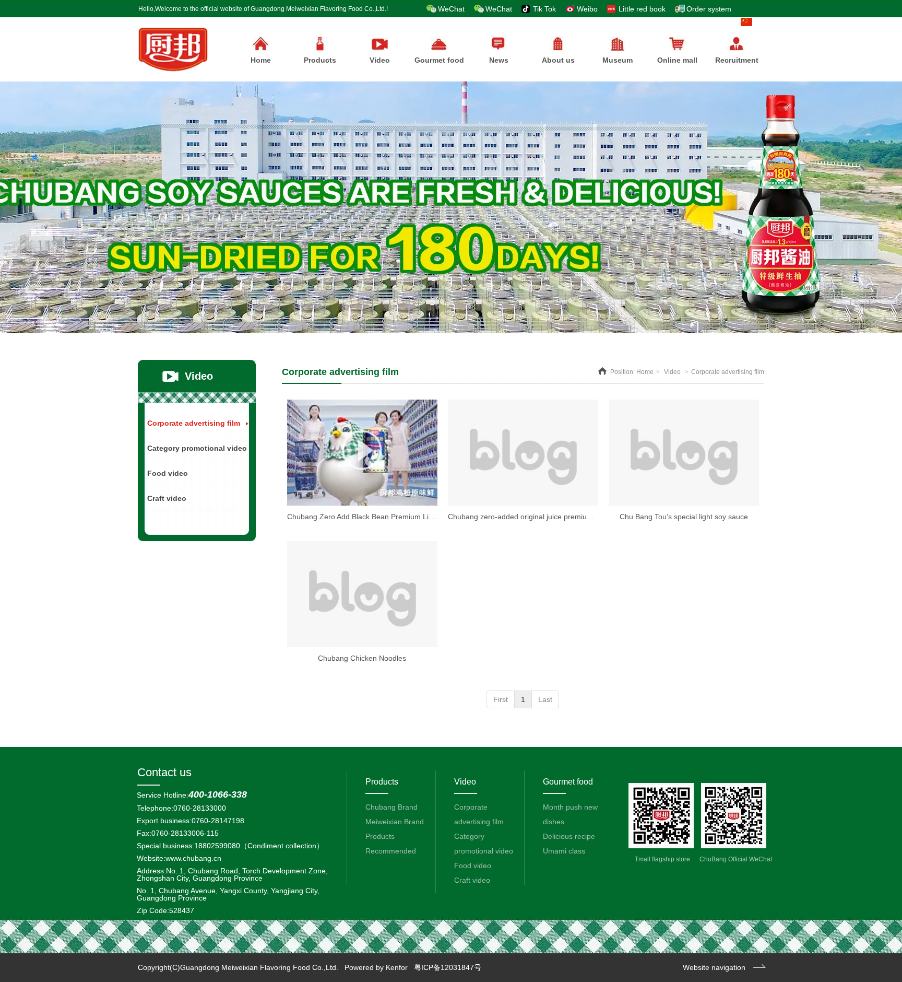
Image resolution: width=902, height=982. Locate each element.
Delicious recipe (569, 836)
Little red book (642, 9)
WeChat (451, 9)
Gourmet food (568, 781)
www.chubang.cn (193, 858)
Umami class (564, 851)
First (500, 699)
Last (545, 699)
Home (645, 372)
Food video (472, 865)
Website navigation (714, 967)
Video (672, 372)
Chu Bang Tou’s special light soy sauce (684, 516)
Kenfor (397, 967)
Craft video (472, 880)
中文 (761, 22)
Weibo (587, 9)
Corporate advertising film (727, 372)
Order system (708, 9)
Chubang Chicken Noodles (362, 658)
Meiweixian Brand (394, 821)
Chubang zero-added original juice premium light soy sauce (546, 516)
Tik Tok (544, 9)
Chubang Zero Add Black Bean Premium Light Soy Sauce (382, 516)
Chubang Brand (391, 807)
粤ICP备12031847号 (447, 967)
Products (320, 60)
